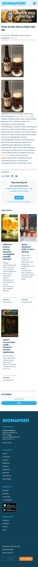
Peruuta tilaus (6, 443)
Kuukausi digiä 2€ (13, 188)
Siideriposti (6, 463)
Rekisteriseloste (7, 553)
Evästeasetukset (7, 549)
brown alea (5, 155)
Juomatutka (6, 497)
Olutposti (13, 38)
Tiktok (4, 530)
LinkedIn (4, 527)
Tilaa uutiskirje (26, 559)
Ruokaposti (6, 469)
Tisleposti (5, 466)
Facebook (5, 520)
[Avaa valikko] (34, 3)
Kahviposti (5, 473)
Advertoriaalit (6, 479)
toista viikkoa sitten (22, 116)
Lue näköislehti (7, 500)
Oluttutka (5, 494)
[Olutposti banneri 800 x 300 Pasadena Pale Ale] (19, 16)
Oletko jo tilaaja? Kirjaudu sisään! (19, 202)
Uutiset (4, 454)
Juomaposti (6, 457)
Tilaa (19, 403)
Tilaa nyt (19, 197)
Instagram (5, 523)
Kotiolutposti (6, 476)
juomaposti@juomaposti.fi (10, 437)
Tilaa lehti (5, 490)
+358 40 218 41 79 (8, 439)
